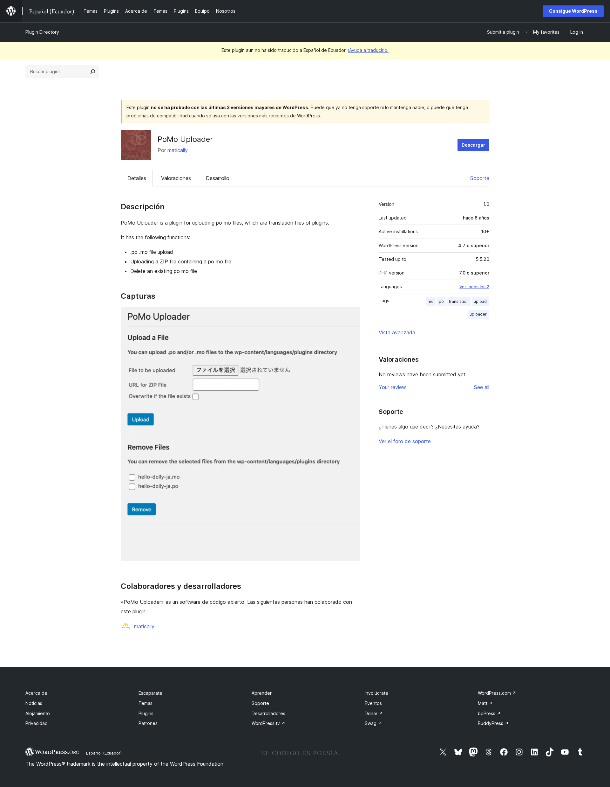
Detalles (136, 178)
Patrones (148, 723)
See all (481, 387)
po (441, 301)
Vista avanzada (397, 332)
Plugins (146, 713)
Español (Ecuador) (104, 753)
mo (431, 301)
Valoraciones (176, 178)
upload (480, 301)
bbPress (489, 713)
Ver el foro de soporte (405, 441)
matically (177, 150)
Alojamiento (37, 713)
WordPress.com (497, 693)
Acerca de (36, 693)
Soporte (479, 178)
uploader (478, 314)
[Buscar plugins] (92, 71)
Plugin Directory (42, 32)
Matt (485, 703)
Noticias (33, 703)
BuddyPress (493, 723)
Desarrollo (217, 178)
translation (459, 301)
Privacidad (36, 723)
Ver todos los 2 (474, 286)
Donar (374, 713)
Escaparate (150, 693)
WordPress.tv (268, 723)
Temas (145, 703)
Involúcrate (376, 693)
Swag (373, 723)
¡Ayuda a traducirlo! (368, 50)
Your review (392, 387)
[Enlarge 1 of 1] (352, 316)
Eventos (373, 703)
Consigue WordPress (573, 11)
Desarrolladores (268, 713)
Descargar (473, 145)
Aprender (262, 693)
